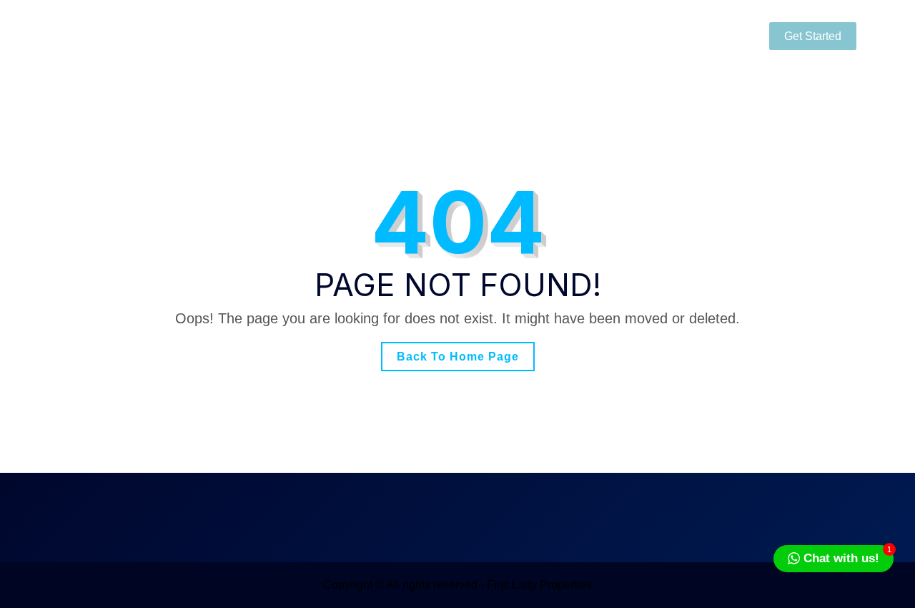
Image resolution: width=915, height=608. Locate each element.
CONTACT (525, 36)
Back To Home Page (458, 356)
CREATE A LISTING (643, 36)
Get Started (812, 36)
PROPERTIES (427, 36)
